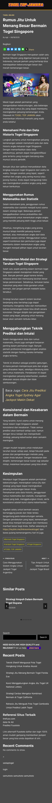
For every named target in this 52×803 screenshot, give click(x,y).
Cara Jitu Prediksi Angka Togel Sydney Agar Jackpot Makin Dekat (25, 395)
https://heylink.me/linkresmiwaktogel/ (21, 529)
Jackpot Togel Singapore (14, 544)
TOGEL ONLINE (8, 15)
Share (31, 49)
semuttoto (8, 776)
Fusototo (21, 731)
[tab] (21, 619)
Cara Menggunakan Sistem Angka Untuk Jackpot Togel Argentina (13, 565)
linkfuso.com (9, 719)
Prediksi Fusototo (11, 725)
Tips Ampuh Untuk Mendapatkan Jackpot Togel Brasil (39, 563)
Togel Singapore (34, 544)
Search (6, 633)
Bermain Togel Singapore (14, 539)
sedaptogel (8, 763)
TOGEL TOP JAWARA (12, 549)
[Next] (45, 606)
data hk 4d (8, 722)
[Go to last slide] (7, 606)
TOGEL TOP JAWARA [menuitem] (25, 115)
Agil (6, 37)
